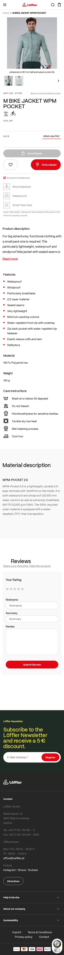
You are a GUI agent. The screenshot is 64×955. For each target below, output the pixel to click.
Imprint (16, 932)
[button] (5, 81)
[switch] (57, 950)
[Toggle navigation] (5, 4)
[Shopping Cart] (59, 4)
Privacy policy (23, 937)
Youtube (33, 870)
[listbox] (32, 126)
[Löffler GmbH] (29, 4)
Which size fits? (51, 136)
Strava (22, 870)
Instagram (9, 870)
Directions (13, 881)
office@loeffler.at (13, 858)
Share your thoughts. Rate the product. (46, 93)
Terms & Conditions (40, 932)
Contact (44, 937)
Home (5, 13)
